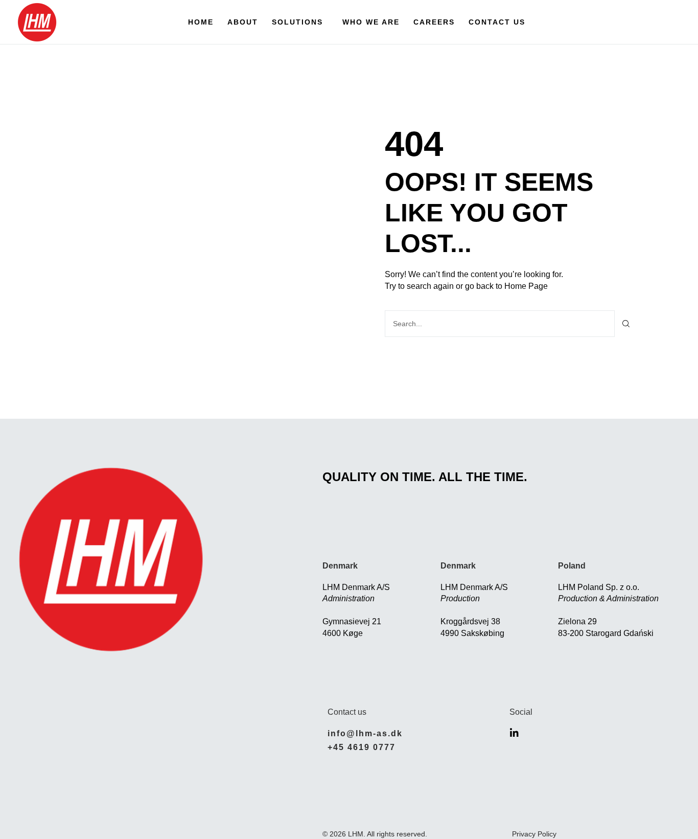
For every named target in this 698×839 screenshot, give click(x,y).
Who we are (371, 22)
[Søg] (626, 323)
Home (201, 22)
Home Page (526, 286)
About (242, 22)
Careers (434, 22)
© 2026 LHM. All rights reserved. (374, 834)
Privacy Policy (534, 834)
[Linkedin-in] (514, 733)
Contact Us (497, 22)
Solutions (297, 22)
